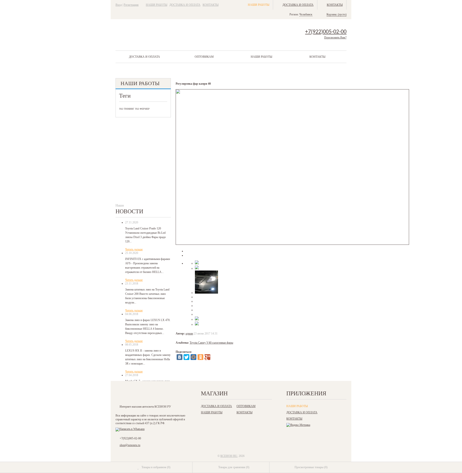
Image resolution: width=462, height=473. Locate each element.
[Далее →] (292, 244)
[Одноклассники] (200, 357)
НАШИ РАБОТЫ (156, 4)
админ (189, 333)
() (155, 467)
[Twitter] (186, 357)
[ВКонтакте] (179, 357)
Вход (119, 4)
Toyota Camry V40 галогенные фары (211, 342)
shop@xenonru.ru (130, 445)
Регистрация (131, 4)
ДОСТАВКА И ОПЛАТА (184, 4)
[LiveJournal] (214, 357)
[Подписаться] (169, 395)
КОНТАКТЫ (210, 4)
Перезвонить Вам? (335, 37)
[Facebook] (139, 395)
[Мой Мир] (193, 357)
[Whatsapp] (130, 429)
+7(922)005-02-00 (325, 32)
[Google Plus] (207, 357)
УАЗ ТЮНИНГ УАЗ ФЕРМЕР (134, 108)
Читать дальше (134, 249)
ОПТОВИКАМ (204, 56)
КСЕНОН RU (228, 456)
